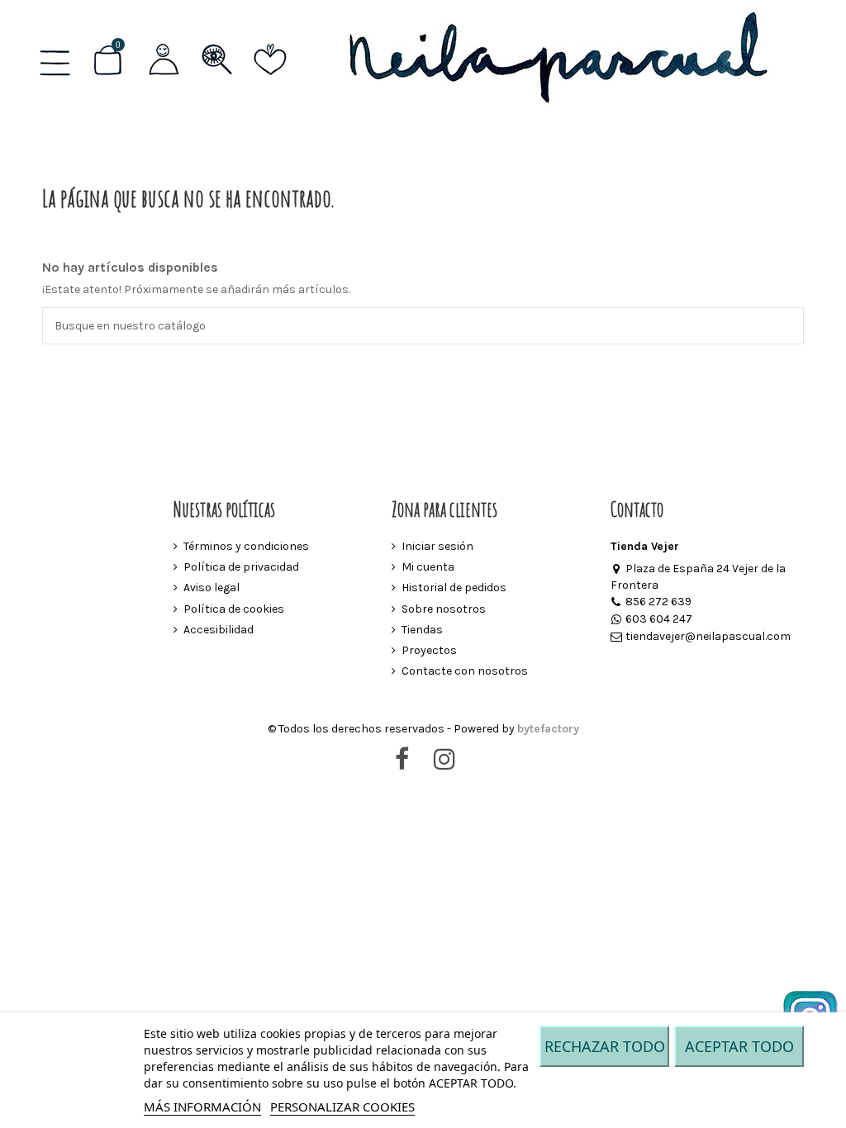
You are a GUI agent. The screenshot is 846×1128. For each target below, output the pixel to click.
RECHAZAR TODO (604, 1046)
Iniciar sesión (437, 546)
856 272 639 (658, 602)
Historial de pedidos (454, 588)
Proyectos (429, 650)
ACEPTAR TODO (739, 1046)
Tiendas (422, 630)
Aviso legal (211, 588)
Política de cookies (233, 609)
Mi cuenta (428, 567)
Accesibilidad (218, 630)
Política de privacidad (241, 567)
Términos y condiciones (246, 546)
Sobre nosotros (444, 609)
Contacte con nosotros (465, 671)
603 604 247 (658, 619)
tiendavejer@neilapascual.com (708, 636)
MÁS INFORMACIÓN (202, 1106)
